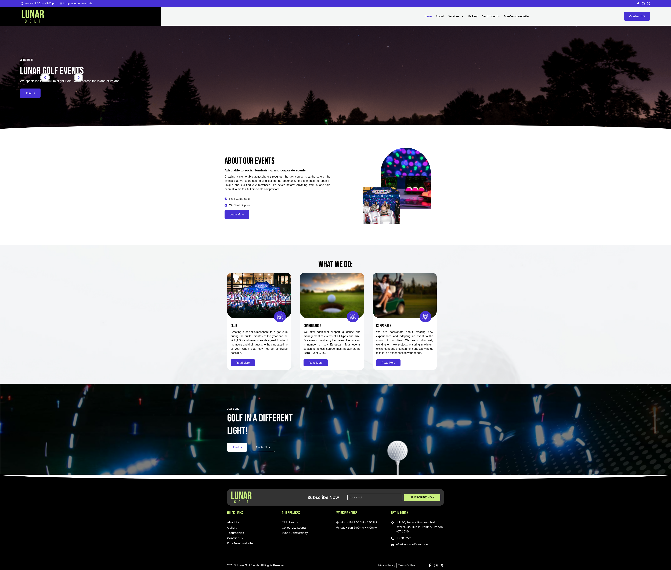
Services (453, 16)
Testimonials (491, 16)
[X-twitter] (648, 3)
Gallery (473, 16)
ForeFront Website (516, 16)
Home (428, 16)
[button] (45, 77)
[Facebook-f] (638, 3)
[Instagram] (643, 3)
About (440, 16)
